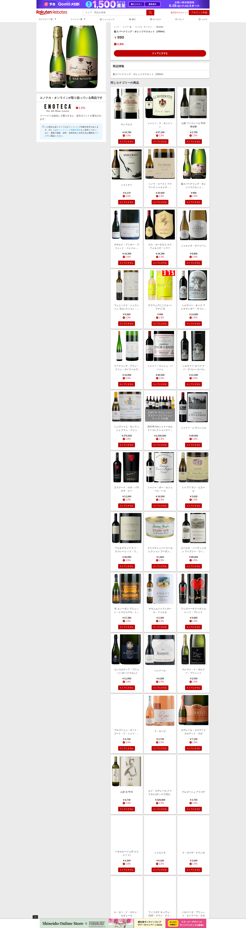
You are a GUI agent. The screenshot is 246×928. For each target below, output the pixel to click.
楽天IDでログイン (179, 12)
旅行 (134, 19)
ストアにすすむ (160, 53)
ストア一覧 (127, 27)
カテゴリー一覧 (46, 19)
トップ (116, 27)
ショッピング (108, 19)
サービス (157, 19)
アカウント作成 (199, 12)
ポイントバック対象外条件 (69, 130)
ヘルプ (204, 19)
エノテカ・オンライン (143, 27)
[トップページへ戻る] (51, 13)
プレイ (181, 19)
